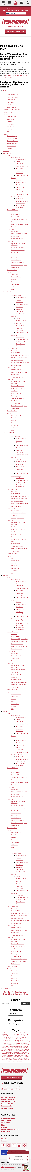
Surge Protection (16, 227)
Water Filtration (13, 1059)
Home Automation (17, 222)
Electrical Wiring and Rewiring (20, 217)
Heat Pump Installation (12, 1050)
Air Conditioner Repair (21, 1033)
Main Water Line (16, 255)
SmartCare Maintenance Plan (11, 109)
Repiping (14, 257)
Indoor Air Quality (16, 196)
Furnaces (18, 180)
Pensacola (6, 711)
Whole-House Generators (19, 219)
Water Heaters (15, 267)
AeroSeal (4, 1033)
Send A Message (12, 136)
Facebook (3, 1145)
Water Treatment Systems (19, 265)
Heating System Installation (21, 1047)
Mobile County (7, 292)
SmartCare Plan (12, 270)
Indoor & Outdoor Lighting (19, 646)
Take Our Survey (12, 143)
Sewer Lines (15, 236)
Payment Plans (7, 112)
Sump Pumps (15, 403)
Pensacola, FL (11, 104)
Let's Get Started (15, 31)
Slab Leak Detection (23, 1055)
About (9, 272)
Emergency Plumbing (18, 250)
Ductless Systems (21, 159)
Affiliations (10, 129)
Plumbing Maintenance (8, 1053)
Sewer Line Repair (12, 1055)
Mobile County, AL (12, 99)
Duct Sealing (12, 1040)
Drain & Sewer (11, 229)
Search (25, 1003)
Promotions (10, 124)
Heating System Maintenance (11, 1049)
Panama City (6, 575)
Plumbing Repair (20, 1053)
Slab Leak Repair (16, 260)
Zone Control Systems (22, 175)
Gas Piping (14, 252)
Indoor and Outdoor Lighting (20, 224)
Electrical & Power (12, 210)
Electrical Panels (16, 214)
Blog (8, 131)
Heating (13, 178)
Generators (10, 1047)
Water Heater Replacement (15, 1061)
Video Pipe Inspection (17, 238)
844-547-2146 (15, 3)
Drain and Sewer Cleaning (19, 233)
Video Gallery (11, 119)
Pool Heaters (20, 187)
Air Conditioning (16, 157)
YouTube (19, 1145)
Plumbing (10, 241)
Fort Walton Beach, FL (13, 97)
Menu (3, 4)
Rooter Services (16, 231)
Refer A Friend (11, 146)
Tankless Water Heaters (10, 1058)
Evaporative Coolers (22, 166)
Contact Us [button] (6, 151)
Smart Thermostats (7, 1056)
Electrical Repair (16, 1043)
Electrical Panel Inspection (13, 1041)
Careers (9, 148)
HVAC (8, 155)
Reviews (9, 121)
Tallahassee (6, 850)
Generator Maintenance (15, 1046)
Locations (5, 93)
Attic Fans (14, 212)
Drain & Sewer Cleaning (18, 656)
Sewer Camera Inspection (19, 682)
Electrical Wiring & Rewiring (19, 639)
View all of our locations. (10, 1089)
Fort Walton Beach (8, 432)
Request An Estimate (13, 138)
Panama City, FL (11, 102)
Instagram (8, 1145)
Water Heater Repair (23, 1059)
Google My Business (24, 1145)
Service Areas (11, 126)
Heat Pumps (19, 168)
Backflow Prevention (17, 247)
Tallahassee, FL (11, 107)
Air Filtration (15, 1037)
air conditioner (11, 1033)
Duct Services (20, 198)
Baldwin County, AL (13, 94)
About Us (5, 114)
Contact (5, 134)
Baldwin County (7, 153)
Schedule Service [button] (12, 141)
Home (4, 90)
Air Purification (23, 1037)
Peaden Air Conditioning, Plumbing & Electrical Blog (15, 993)
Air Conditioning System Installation (16, 1033)
